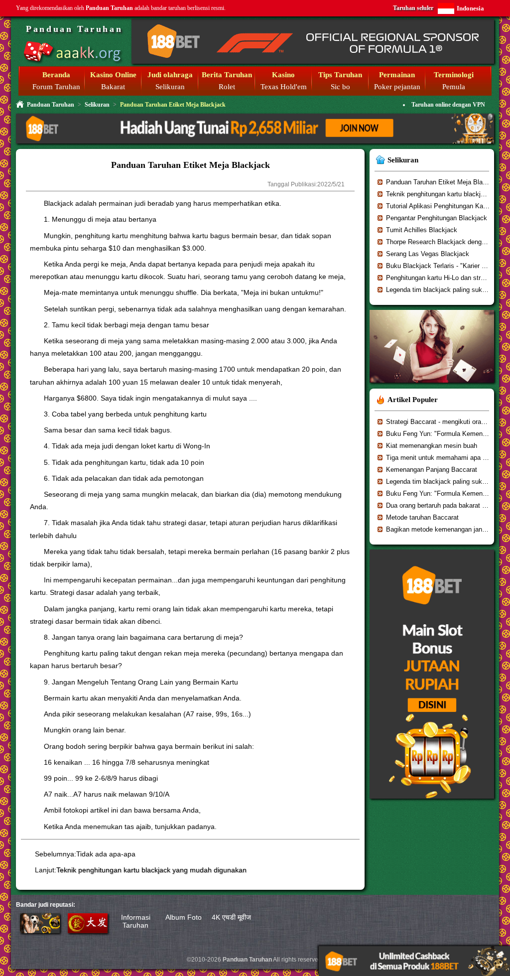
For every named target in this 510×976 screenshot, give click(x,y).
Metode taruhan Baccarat (422, 517)
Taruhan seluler (413, 7)
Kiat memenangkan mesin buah (431, 445)
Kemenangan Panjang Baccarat (431, 469)
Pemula (453, 87)
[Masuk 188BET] (40, 931)
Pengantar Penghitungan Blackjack (436, 218)
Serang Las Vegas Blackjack (427, 254)
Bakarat (113, 87)
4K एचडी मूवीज (231, 917)
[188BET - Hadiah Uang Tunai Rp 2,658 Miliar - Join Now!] (255, 142)
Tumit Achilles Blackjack (421, 230)
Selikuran (170, 87)
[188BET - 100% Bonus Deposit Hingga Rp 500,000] (312, 62)
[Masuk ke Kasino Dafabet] (88, 931)
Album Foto (183, 917)
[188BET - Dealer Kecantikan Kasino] (432, 386)
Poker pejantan (397, 87)
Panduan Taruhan (74, 29)
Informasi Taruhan (135, 921)
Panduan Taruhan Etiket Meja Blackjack (444, 182)
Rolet (227, 87)
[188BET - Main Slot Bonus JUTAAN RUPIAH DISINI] (432, 802)
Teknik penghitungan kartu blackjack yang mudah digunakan (151, 870)
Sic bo (340, 87)
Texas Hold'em (283, 87)
